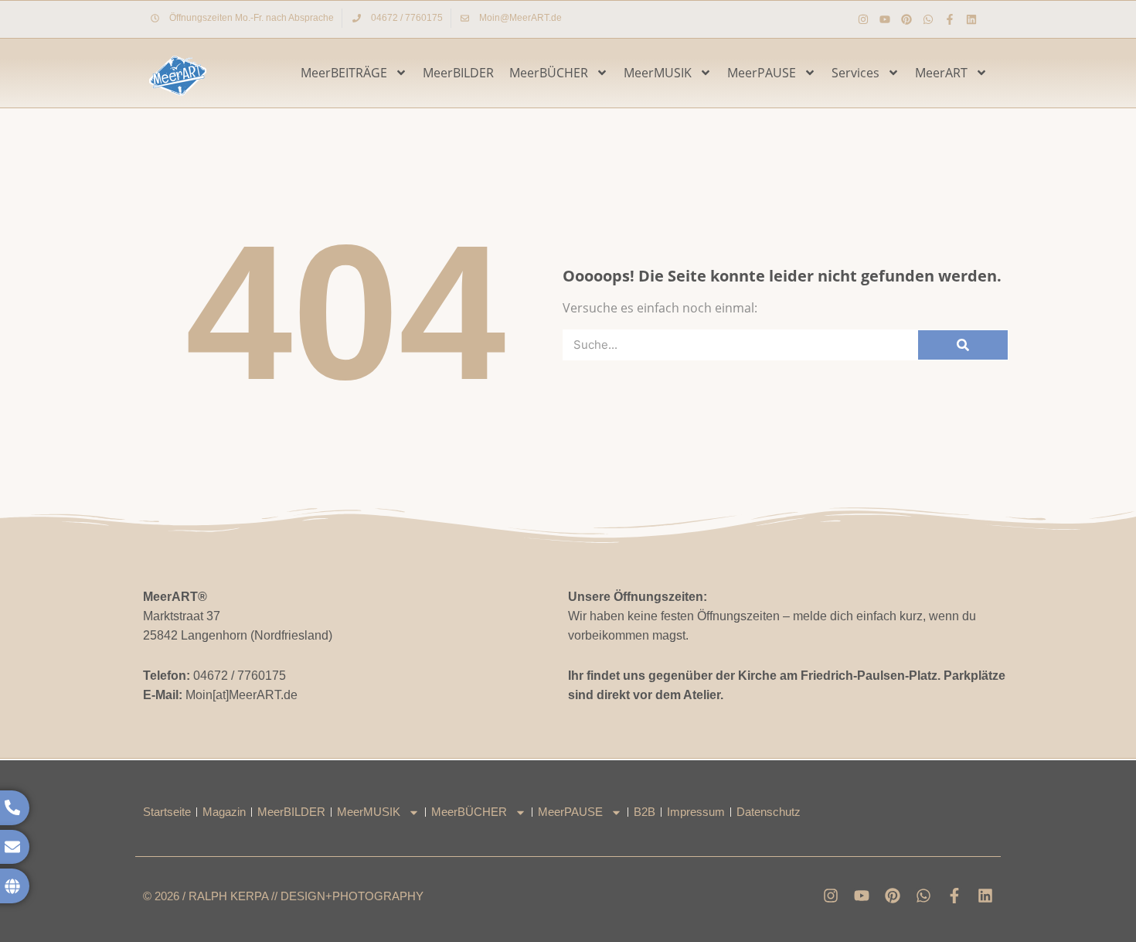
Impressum (696, 811)
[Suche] (963, 345)
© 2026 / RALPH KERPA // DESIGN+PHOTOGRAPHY (283, 896)
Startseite (167, 811)
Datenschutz (768, 811)
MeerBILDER (458, 72)
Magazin (224, 811)
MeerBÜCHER (548, 72)
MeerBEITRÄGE (344, 72)
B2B (644, 811)
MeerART (941, 72)
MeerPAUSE (761, 72)
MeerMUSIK (658, 72)
